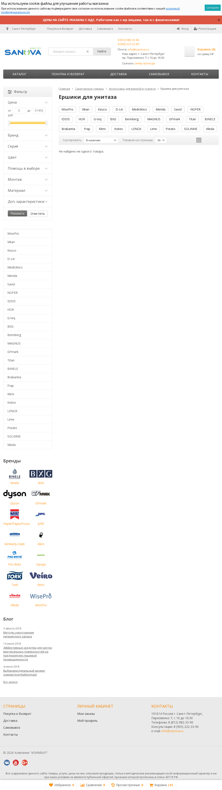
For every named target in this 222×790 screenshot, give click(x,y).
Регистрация (207, 29)
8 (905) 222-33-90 (128, 44)
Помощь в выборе (24, 168)
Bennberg (132, 119)
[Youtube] (15, 762)
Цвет (12, 157)
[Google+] (24, 762)
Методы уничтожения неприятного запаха (18, 634)
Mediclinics (139, 109)
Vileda (210, 129)
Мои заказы (86, 714)
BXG (113, 119)
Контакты (125, 29)
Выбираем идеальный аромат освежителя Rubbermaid (24, 672)
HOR (81, 119)
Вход (185, 29)
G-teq (97, 119)
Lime (153, 129)
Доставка (85, 29)
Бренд (13, 135)
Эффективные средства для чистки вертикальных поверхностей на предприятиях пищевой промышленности (27, 653)
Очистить (38, 213)
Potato (170, 129)
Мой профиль (87, 720)
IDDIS (66, 119)
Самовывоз (105, 29)
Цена (12, 102)
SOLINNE (190, 129)
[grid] (198, 140)
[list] (205, 140)
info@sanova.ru (138, 49)
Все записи (10, 682)
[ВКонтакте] (6, 762)
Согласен (212, 8)
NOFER (195, 109)
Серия (13, 146)
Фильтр (20, 91)
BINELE (210, 119)
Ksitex (118, 129)
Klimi (102, 129)
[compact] (212, 140)
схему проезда (144, 63)
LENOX (136, 129)
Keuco (102, 109)
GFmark (174, 119)
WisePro (67, 109)
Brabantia (68, 129)
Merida (160, 109)
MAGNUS (153, 119)
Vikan (85, 109)
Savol (178, 109)
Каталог (19, 74)
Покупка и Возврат (60, 29)
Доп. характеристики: (26, 201)
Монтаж (15, 179)
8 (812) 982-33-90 (128, 40)
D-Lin (119, 109)
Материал (16, 190)
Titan (192, 119)
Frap (87, 129)
